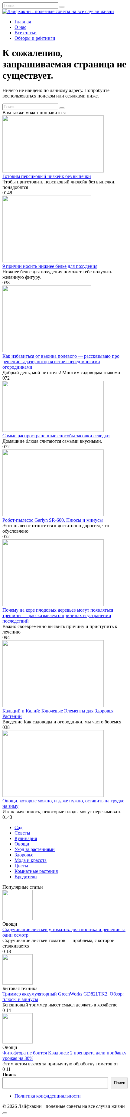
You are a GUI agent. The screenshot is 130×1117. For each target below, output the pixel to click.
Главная (23, 21)
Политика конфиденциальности (48, 1095)
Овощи (22, 843)
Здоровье (24, 854)
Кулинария (26, 838)
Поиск (9, 1074)
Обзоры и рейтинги (35, 38)
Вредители (26, 876)
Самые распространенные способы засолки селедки (56, 435)
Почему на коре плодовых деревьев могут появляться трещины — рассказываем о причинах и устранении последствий (57, 615)
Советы (22, 832)
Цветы (21, 865)
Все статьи (26, 32)
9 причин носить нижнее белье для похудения (49, 266)
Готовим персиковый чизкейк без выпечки (46, 176)
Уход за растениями (35, 849)
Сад (18, 827)
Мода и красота (31, 860)
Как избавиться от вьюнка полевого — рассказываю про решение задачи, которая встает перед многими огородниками (60, 362)
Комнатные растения (36, 871)
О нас (20, 27)
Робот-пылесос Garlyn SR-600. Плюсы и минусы (52, 520)
